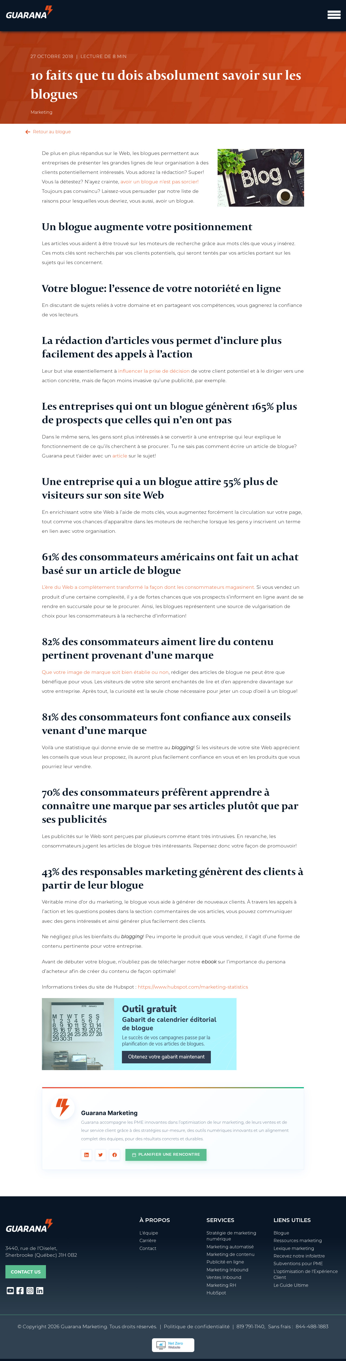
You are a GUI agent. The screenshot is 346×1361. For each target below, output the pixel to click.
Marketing (41, 113)
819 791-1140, (251, 1327)
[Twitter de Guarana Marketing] (100, 1154)
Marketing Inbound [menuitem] (227, 1270)
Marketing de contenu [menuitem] (231, 1255)
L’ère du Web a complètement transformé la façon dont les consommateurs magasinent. (149, 587)
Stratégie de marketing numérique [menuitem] (231, 1236)
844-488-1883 (312, 1327)
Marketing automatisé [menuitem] (230, 1247)
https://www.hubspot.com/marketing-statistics (193, 987)
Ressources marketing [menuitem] (298, 1241)
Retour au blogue (51, 132)
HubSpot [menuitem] (216, 1293)
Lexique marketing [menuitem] (294, 1249)
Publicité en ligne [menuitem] (225, 1262)
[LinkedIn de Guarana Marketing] (86, 1154)
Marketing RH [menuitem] (221, 1286)
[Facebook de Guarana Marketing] (114, 1154)
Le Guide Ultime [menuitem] (291, 1286)
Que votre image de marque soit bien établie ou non (105, 672)
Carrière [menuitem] (147, 1241)
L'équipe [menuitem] (148, 1233)
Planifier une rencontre (169, 1155)
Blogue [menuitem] (281, 1233)
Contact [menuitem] (147, 1249)
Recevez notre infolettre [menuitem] (299, 1256)
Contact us (26, 1272)
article (119, 456)
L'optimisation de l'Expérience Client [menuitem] (306, 1275)
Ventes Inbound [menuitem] (224, 1278)
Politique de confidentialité (197, 1327)
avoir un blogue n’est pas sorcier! (159, 182)
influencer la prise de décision (154, 371)
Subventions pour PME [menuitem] (298, 1264)
